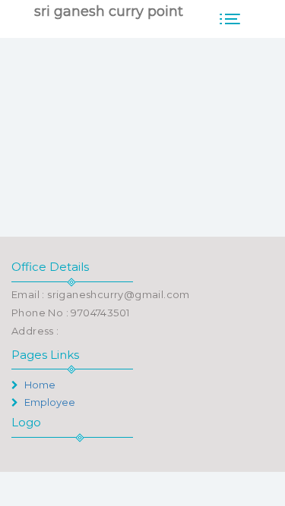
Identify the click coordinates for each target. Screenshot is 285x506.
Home (38, 385)
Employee (48, 402)
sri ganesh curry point (108, 11)
